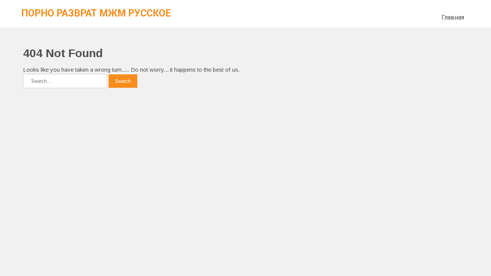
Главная (453, 17)
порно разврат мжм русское (96, 13)
